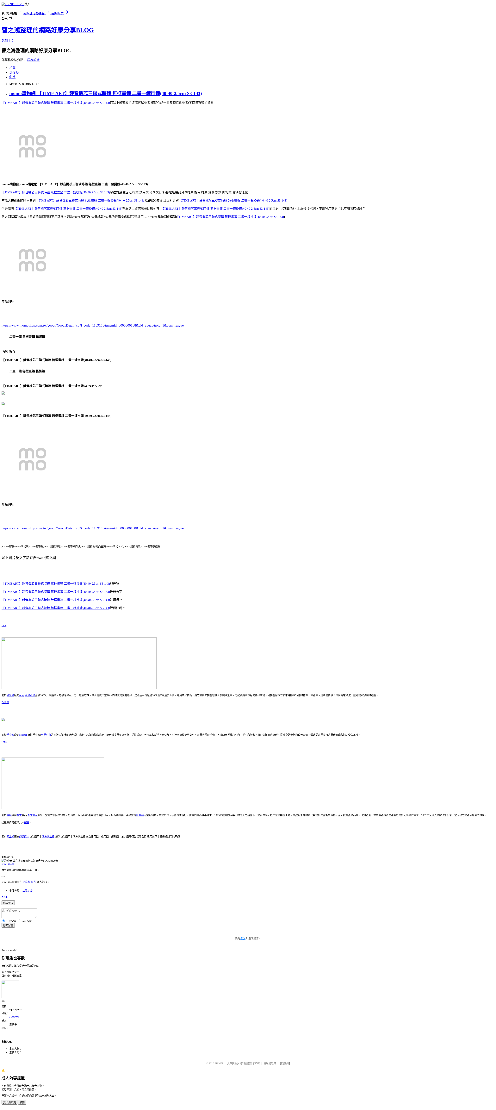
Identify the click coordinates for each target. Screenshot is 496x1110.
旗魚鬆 (140, 815)
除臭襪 (10, 695)
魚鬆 (4, 741)
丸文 (19, 815)
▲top (5, 896)
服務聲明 (285, 1063)
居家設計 (33, 60)
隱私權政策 (270, 1063)
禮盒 (26, 822)
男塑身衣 (46, 734)
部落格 (14, 72)
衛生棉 (10, 836)
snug (4, 625)
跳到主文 (8, 40)
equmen (23, 734)
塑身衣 (5, 702)
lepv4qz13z (8, 863)
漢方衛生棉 (48, 836)
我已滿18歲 (9, 1102)
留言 (33, 881)
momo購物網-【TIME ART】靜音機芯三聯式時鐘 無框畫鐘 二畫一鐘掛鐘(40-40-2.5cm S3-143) (105, 93)
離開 (22, 1102)
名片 (12, 77)
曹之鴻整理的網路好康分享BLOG (48, 30)
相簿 (12, 67)
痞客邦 (26, 881)
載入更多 (8, 902)
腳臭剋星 (30, 695)
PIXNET (219, 1063)
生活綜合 (27, 890)
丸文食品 (33, 815)
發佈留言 (8, 925)
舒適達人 (24, 836)
